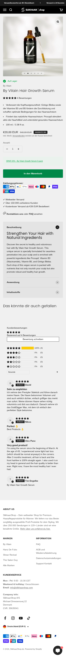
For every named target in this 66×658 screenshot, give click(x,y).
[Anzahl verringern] (7, 149)
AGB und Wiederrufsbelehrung (46, 551)
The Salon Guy (10, 560)
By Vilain (7, 86)
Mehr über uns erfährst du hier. (35, 529)
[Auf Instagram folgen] (13, 618)
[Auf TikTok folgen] (29, 618)
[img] (22, 381)
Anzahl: (6, 142)
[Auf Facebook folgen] (5, 618)
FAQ (38, 544)
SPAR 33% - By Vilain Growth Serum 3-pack (24, 161)
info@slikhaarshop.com (21, 587)
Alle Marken (9, 565)
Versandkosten (18, 136)
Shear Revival (10, 555)
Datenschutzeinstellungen (48, 558)
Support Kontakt (44, 563)
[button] (10, 98)
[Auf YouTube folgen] (21, 618)
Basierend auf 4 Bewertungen (21, 335)
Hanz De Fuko (10, 549)
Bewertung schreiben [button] (33, 339)
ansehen (36, 214)
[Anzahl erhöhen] (18, 149)
